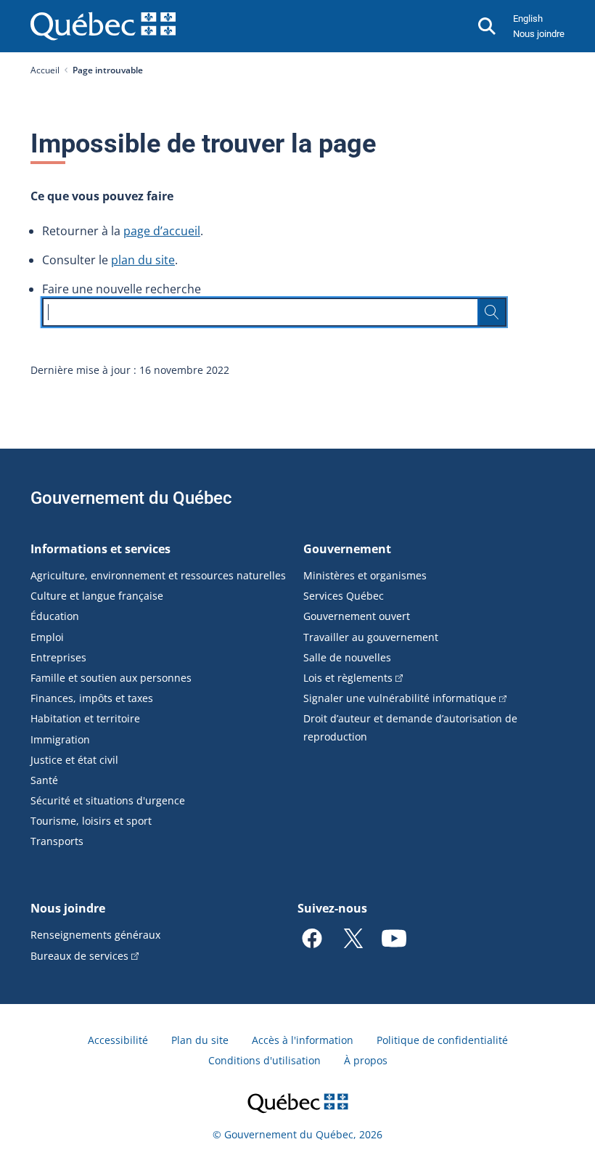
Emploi (47, 637)
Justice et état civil (74, 760)
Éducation (54, 616)
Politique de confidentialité (442, 1040)
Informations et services (100, 549)
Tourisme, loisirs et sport (91, 821)
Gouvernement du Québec (131, 498)
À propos (365, 1060)
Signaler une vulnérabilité (399, 698)
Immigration (60, 739)
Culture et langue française (96, 596)
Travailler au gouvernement (370, 637)
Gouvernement (347, 549)
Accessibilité (118, 1040)
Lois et (348, 678)
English (528, 18)
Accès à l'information (302, 1040)
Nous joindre (539, 33)
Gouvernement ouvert (356, 616)
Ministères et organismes (365, 575)
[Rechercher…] (491, 312)
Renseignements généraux (95, 935)
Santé (44, 780)
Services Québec (343, 596)
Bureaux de (79, 956)
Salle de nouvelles (347, 657)
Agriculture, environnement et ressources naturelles (158, 575)
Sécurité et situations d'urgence (107, 800)
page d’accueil (161, 231)
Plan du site (200, 1040)
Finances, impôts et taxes (91, 698)
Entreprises (58, 657)
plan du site (143, 260)
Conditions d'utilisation (264, 1060)
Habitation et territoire (85, 718)
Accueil (45, 70)
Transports (56, 841)
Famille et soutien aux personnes (111, 678)
